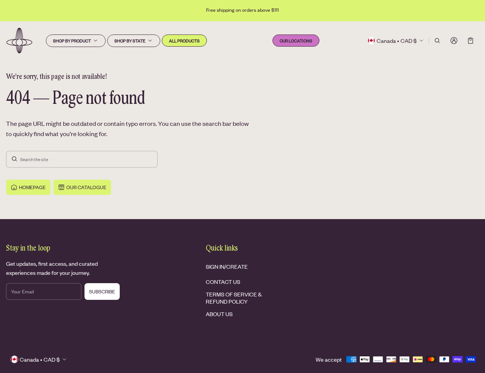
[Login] (454, 40)
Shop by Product (72, 40)
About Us (219, 314)
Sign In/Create (227, 266)
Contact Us (223, 281)
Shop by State (130, 40)
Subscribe (102, 291)
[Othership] (19, 40)
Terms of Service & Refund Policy (234, 297)
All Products (184, 40)
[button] (437, 40)
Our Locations (296, 40)
